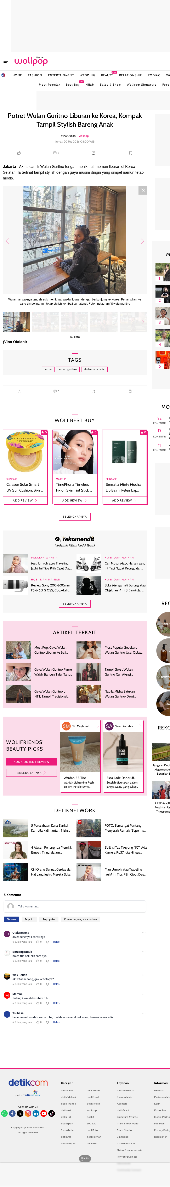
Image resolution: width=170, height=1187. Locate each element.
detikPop (92, 1143)
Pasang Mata (124, 1097)
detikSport (67, 1123)
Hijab (90, 84)
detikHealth (93, 1103)
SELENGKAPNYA (75, 516)
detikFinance (68, 1103)
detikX (90, 1117)
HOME (17, 75)
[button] (142, 241)
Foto (166, 84)
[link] (75, 538)
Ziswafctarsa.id (126, 1143)
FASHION (35, 75)
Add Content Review (31, 762)
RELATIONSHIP (130, 75)
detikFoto (92, 1130)
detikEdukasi (68, 1097)
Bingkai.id (123, 1136)
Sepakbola (67, 1130)
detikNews (67, 1090)
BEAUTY (107, 75)
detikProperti (68, 1143)
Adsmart (122, 1103)
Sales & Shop (110, 84)
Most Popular (49, 84)
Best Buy (73, 83)
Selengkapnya (29, 773)
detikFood (93, 1097)
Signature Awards (127, 1117)
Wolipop (92, 1110)
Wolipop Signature (142, 84)
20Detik (91, 1123)
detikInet (66, 1110)
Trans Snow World (127, 1123)
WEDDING (87, 75)
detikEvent (123, 1110)
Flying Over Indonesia (129, 1150)
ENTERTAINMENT (61, 75)
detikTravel (93, 1090)
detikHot (66, 1117)
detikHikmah (94, 1136)
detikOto (66, 1136)
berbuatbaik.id (125, 1090)
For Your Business (127, 1156)
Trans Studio (124, 1130)
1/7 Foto (75, 337)
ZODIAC (154, 75)
